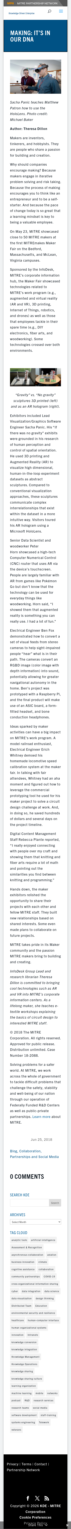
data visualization (22, 1298)
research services (43, 1400)
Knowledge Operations (24, 1364)
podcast (16, 1400)
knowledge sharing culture (27, 1378)
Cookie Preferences (35, 1517)
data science (51, 1291)
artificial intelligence (43, 1239)
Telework (44, 1422)
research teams (20, 1407)
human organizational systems (29, 1327)
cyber (15, 1291)
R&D (27, 1400)
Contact (40, 1464)
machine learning (22, 1393)
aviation (51, 1254)
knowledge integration (24, 1349)
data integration (31, 1291)
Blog (13, 1151)
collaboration (46, 1269)
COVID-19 (49, 1276)
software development (24, 1415)
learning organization (24, 1385)
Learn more (41, 1116)
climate (42, 1261)
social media (40, 1407)
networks (52, 1393)
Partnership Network (23, 1470)
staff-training (48, 1415)
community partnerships (26, 1276)
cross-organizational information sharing (35, 1283)
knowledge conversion (24, 1342)
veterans (16, 1429)
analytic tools (19, 1239)
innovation (18, 1334)
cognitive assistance (23, 1269)
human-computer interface (43, 1320)
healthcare (18, 1320)
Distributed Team (21, 1305)
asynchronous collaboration (27, 1254)
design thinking (45, 1298)
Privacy (13, 1464)
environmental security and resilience (33, 1312)
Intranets (33, 1334)
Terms (26, 1464)
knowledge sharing (22, 1371)
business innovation (23, 1261)
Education (41, 1305)
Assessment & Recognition (27, 1247)
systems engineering (23, 1422)
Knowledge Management (26, 1356)
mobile (39, 1393)
